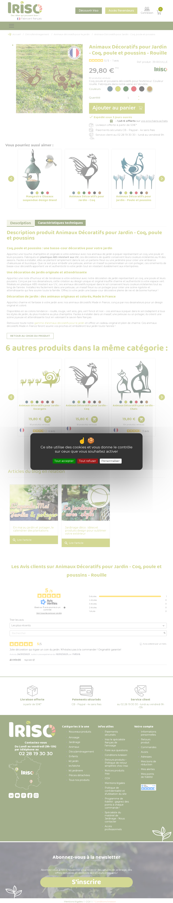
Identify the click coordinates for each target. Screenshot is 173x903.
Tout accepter (64, 461)
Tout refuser (87, 461)
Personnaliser (110, 461)
